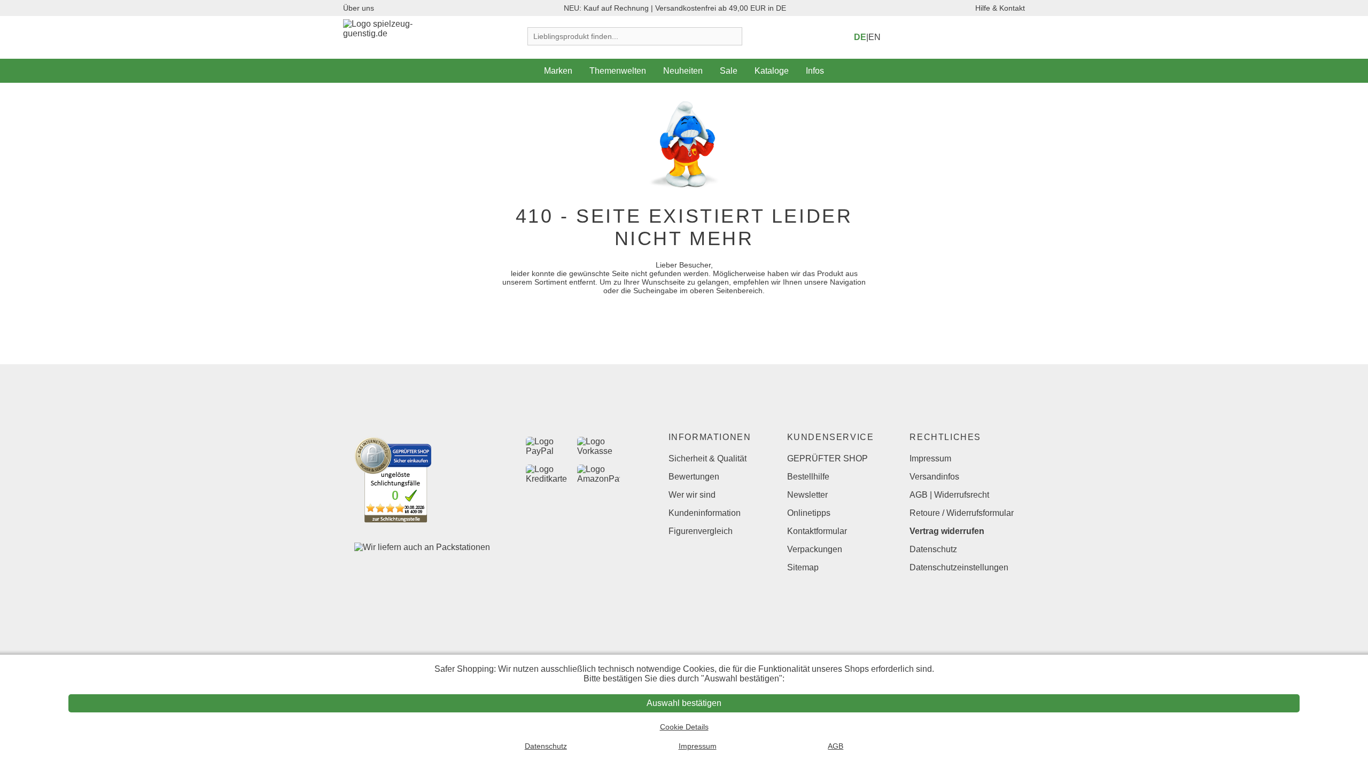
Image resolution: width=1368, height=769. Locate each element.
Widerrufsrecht (961, 494)
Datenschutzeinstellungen (959, 567)
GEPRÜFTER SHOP (827, 458)
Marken (558, 70)
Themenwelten (617, 70)
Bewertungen (694, 476)
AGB (919, 494)
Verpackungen (814, 549)
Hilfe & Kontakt (1000, 8)
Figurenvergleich (701, 531)
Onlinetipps (808, 512)
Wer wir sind (692, 494)
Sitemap (803, 567)
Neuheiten (683, 70)
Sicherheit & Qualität (708, 458)
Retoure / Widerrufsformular (962, 512)
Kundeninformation (705, 512)
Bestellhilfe (808, 476)
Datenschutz (933, 549)
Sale (728, 70)
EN (874, 37)
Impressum (930, 458)
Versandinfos (934, 476)
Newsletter (807, 494)
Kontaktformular (817, 531)
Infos (815, 70)
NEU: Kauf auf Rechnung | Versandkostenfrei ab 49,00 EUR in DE (675, 8)
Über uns (358, 8)
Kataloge (772, 70)
